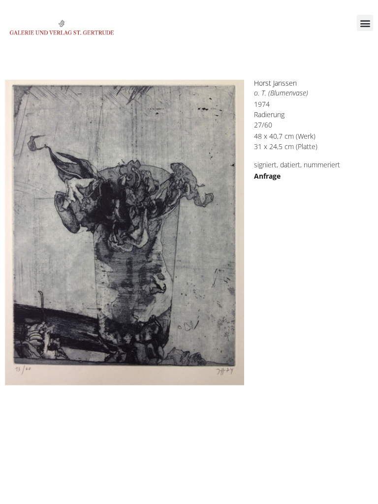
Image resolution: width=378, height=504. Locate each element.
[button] (365, 23)
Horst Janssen (275, 83)
